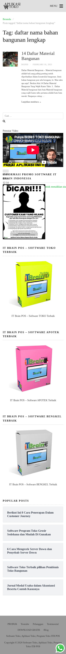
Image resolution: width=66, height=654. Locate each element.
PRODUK (12, 624)
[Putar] (6, 171)
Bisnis (24, 64)
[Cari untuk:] (33, 116)
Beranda (7, 19)
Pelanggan (38, 624)
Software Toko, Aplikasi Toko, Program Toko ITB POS (33, 636)
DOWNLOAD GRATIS (29, 630)
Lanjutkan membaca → (31, 102)
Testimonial (53, 624)
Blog (46, 630)
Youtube (25, 624)
